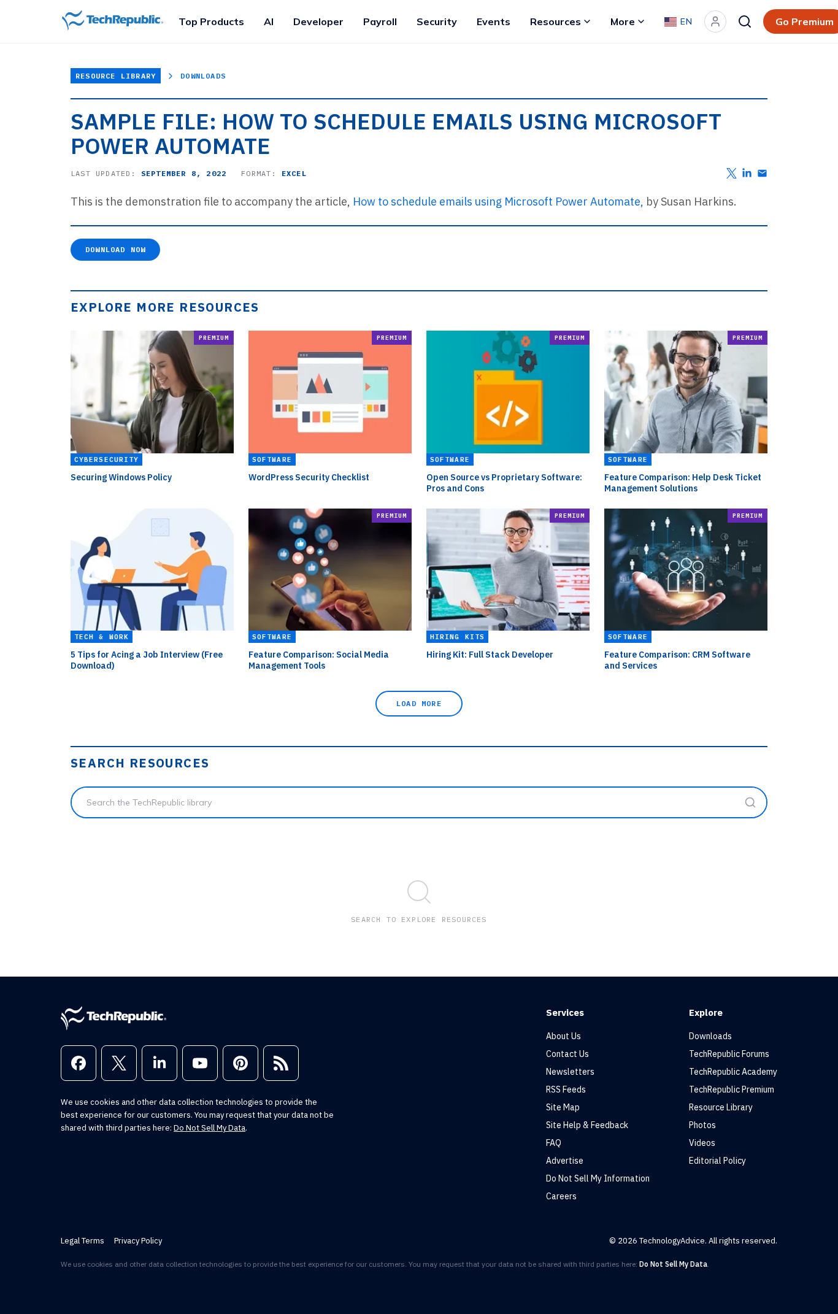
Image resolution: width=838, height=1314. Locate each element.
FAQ (553, 1142)
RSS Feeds (566, 1089)
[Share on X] (731, 173)
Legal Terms (82, 1240)
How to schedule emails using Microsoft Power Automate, (498, 201)
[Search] (745, 21)
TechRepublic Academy (733, 1071)
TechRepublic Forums (729, 1053)
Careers (561, 1196)
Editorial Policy (717, 1160)
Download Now (115, 249)
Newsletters (570, 1071)
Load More (419, 703)
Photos (702, 1125)
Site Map (563, 1107)
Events (493, 21)
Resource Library (115, 75)
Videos (702, 1142)
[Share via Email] (762, 173)
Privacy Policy (138, 1240)
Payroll (380, 21)
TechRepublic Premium (731, 1089)
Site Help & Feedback (587, 1125)
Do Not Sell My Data (209, 1128)
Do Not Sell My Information (598, 1178)
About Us (563, 1036)
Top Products (211, 21)
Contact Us (567, 1053)
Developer (318, 21)
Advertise (564, 1160)
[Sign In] (715, 21)
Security (437, 21)
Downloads (203, 75)
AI (269, 21)
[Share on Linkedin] (747, 173)
